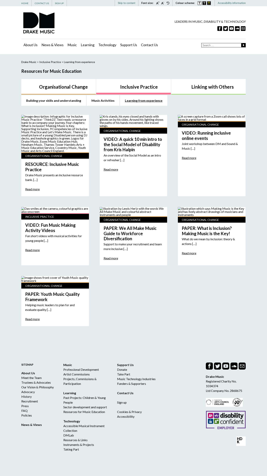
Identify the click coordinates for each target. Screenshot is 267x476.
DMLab (68, 435)
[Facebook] (219, 28)
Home (25, 3)
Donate (122, 369)
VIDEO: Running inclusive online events (206, 135)
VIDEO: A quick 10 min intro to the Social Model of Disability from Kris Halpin (133, 144)
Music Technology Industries (136, 379)
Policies (26, 415)
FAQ (24, 410)
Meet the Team (31, 378)
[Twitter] (225, 28)
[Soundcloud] (237, 28)
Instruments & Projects (78, 444)
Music (72, 45)
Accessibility (125, 416)
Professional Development (81, 369)
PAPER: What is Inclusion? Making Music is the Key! (207, 231)
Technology (107, 45)
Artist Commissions (76, 374)
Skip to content (126, 2)
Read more (32, 189)
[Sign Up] (243, 28)
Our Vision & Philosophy (37, 387)
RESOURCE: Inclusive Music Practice (52, 167)
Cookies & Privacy (129, 412)
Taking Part (71, 449)
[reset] (167, 2)
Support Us (128, 45)
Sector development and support (85, 407)
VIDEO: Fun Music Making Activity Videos (50, 227)
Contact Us (42, 3)
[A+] (158, 2)
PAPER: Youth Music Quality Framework (52, 297)
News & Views (52, 45)
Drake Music (39, 22)
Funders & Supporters (131, 383)
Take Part (123, 374)
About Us (30, 45)
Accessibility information (232, 2)
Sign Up (59, 3)
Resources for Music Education (84, 412)
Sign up (122, 402)
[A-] (163, 2)
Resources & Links (75, 440)
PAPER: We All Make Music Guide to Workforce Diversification (130, 233)
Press (25, 406)
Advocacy (28, 392)
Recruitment (29, 401)
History (26, 396)
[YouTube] (231, 28)
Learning (87, 45)
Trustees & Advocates (36, 382)
